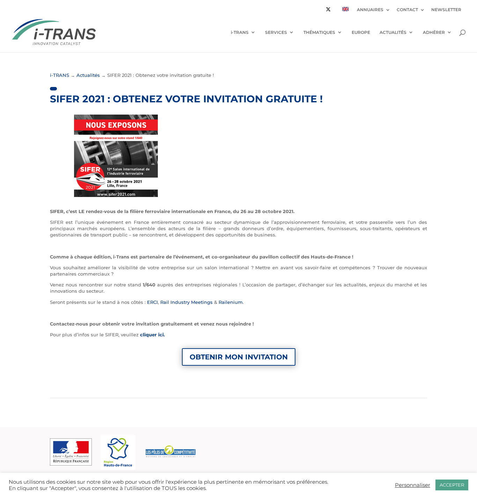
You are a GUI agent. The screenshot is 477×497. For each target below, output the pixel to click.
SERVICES (276, 32)
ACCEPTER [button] (452, 485)
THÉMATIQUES (319, 32)
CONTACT (407, 10)
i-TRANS (240, 32)
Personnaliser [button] (412, 485)
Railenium (231, 302)
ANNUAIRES (370, 10)
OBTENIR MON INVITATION (239, 357)
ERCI (152, 302)
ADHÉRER (434, 32)
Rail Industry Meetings (186, 302)
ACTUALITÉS (393, 32)
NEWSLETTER (446, 10)
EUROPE (361, 32)
